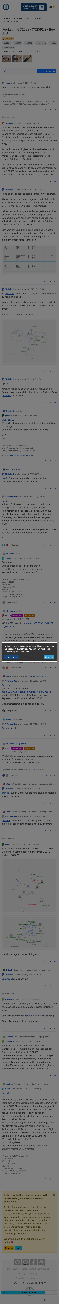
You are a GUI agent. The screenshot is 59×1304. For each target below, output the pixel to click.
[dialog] (29, 652)
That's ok (49, 657)
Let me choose (11, 657)
